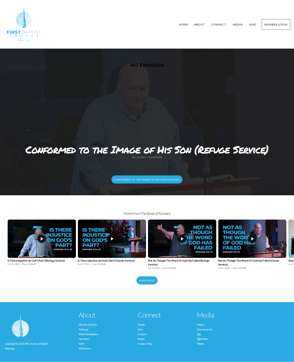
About (200, 24)
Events (141, 324)
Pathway (83, 329)
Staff (81, 343)
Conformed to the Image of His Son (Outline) (147, 179)
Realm (141, 338)
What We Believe (88, 334)
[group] (42, 243)
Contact (142, 334)
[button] (282, 245)
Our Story (84, 338)
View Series (147, 280)
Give (252, 24)
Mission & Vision (88, 324)
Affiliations (85, 348)
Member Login (276, 24)
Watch (200, 324)
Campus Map (145, 343)
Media (238, 24)
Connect (219, 24)
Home (184, 24)
